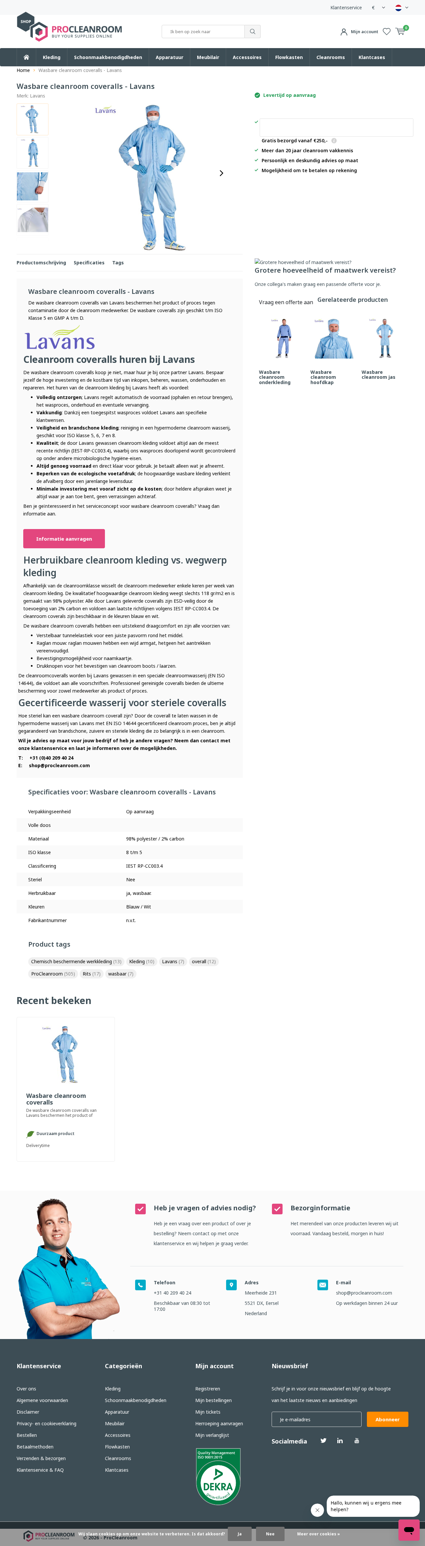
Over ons (26, 1388)
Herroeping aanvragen (219, 1423)
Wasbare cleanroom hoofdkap (323, 377)
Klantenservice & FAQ (40, 1470)
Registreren (207, 1388)
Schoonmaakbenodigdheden (108, 57)
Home (23, 70)
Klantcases (372, 57)
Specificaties (89, 262)
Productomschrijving (41, 262)
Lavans (37, 96)
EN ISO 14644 (121, 723)
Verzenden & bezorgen (41, 1458)
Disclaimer (28, 1412)
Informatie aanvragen (64, 538)
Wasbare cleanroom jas (378, 374)
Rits (92, 974)
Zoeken (253, 31)
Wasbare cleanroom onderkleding (275, 377)
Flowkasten (289, 57)
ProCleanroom (53, 974)
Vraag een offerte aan (336, 127)
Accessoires (247, 57)
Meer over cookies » (318, 1534)
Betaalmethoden (35, 1447)
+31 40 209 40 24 (172, 1293)
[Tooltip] (334, 141)
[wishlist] (386, 31)
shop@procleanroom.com (59, 765)
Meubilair (208, 57)
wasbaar (120, 974)
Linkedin (340, 1440)
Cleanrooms (330, 57)
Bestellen (27, 1435)
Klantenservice (346, 7)
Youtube (356, 1440)
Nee (270, 1534)
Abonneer (388, 1419)
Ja (240, 1534)
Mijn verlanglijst (212, 1435)
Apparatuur (169, 57)
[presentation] (221, 173)
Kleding (51, 57)
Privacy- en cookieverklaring (46, 1423)
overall (204, 961)
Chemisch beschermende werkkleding (76, 961)
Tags (118, 262)
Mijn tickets (207, 1412)
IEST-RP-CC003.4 (91, 450)
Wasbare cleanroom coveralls (56, 1099)
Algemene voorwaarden (42, 1400)
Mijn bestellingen (213, 1400)
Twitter (323, 1440)
